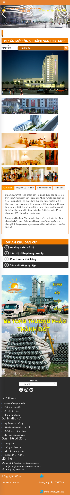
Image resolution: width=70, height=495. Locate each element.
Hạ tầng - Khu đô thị (22, 247)
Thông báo (9, 444)
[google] (31, 390)
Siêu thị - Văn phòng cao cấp (26, 253)
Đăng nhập (46, 10)
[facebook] (21, 390)
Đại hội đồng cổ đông (14, 455)
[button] (66, 14)
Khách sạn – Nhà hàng (23, 259)
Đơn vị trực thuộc (12, 415)
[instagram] (26, 390)
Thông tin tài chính (12, 447)
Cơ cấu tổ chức (11, 411)
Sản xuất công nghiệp (23, 265)
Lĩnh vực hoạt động (13, 407)
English (61, 10)
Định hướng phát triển (14, 403)
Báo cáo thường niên (14, 451)
